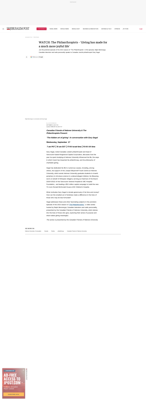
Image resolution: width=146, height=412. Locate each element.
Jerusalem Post (28, 37)
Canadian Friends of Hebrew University (77, 231)
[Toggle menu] (3, 28)
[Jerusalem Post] (17, 28)
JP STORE (125, 29)
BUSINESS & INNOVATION (90, 29)
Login (141, 29)
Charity (53, 231)
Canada (46, 231)
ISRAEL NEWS (53, 29)
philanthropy (61, 231)
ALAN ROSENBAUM (52, 123)
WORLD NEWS (64, 29)
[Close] (119, 117)
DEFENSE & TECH (106, 29)
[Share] (26, 56)
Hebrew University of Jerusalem (33, 231)
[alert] (13, 394)
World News (36, 37)
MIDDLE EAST (76, 29)
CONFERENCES (41, 29)
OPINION (117, 29)
